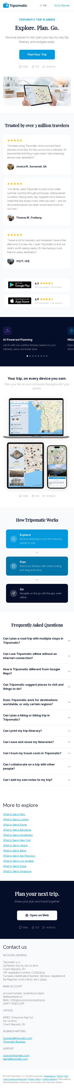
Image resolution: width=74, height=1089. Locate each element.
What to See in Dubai (14, 866)
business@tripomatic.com (17, 1038)
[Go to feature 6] (41, 356)
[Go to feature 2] (30, 356)
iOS (37, 66)
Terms (60, 1076)
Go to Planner (62, 5)
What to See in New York (17, 840)
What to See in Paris (14, 814)
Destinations (50, 1076)
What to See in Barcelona (17, 829)
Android (50, 66)
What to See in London (16, 819)
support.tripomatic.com (16, 1055)
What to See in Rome (15, 824)
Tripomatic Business (14, 1041)
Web (25, 66)
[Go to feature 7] (44, 356)
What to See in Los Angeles (18, 861)
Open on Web (39, 915)
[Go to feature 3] (33, 356)
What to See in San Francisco (19, 855)
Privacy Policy (34, 1079)
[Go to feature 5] (38, 356)
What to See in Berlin (14, 850)
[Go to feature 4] (35, 356)
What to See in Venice (15, 845)
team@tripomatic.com (15, 1059)
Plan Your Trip (37, 54)
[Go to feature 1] (27, 356)
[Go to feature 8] (46, 356)
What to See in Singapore (17, 871)
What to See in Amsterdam (18, 835)
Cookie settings (50, 1079)
